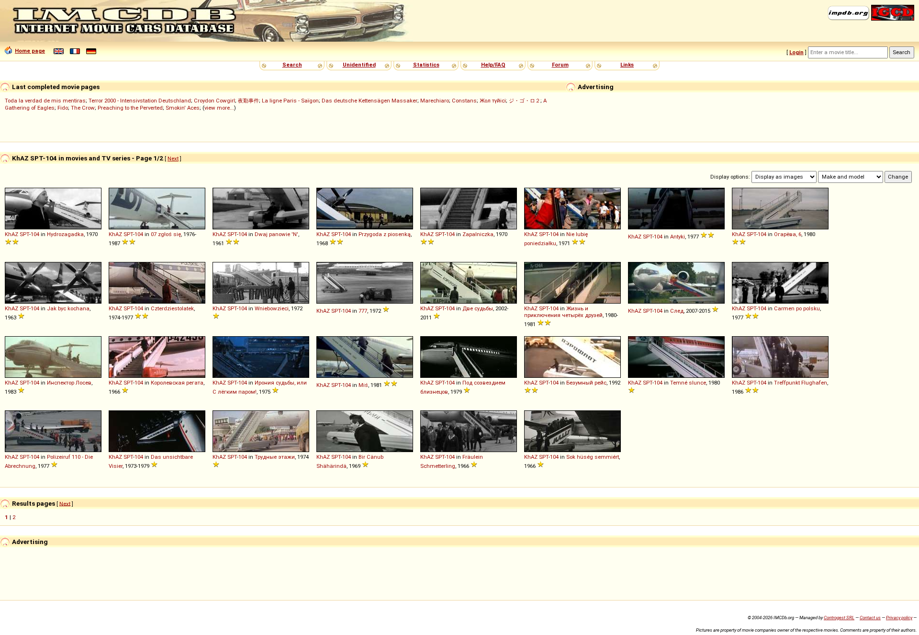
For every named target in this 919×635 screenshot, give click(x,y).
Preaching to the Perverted (130, 107)
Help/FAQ (493, 64)
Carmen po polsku (797, 308)
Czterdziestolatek (172, 308)
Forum (560, 64)
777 (363, 310)
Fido (62, 107)
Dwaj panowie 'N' (276, 234)
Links (627, 64)
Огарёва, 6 (787, 234)
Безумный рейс (586, 382)
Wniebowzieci (272, 308)
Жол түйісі (493, 100)
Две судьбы (477, 308)
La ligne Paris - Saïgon (290, 100)
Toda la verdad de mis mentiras (45, 100)
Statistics (426, 64)
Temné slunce (688, 382)
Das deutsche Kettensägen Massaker (369, 100)
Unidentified (359, 64)
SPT (24, 234)
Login (796, 52)
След (677, 310)
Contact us (870, 617)
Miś (363, 385)
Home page (30, 50)
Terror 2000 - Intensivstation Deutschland (140, 100)
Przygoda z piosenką (385, 234)
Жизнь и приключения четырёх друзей (563, 311)
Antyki (677, 236)
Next (173, 158)
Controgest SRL (839, 617)
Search (292, 64)
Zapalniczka (477, 234)
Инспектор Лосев (69, 382)
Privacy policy (899, 617)
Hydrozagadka (65, 234)
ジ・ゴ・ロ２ (524, 100)
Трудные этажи (275, 457)
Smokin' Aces (183, 107)
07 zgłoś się (166, 234)
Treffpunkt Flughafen (800, 382)
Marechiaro (434, 100)
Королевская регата (177, 382)
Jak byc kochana (68, 308)
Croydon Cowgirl (214, 100)
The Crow (83, 107)
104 (35, 234)
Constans (464, 100)
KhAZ (11, 234)
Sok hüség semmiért (592, 457)
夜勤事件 (248, 100)
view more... (219, 107)
